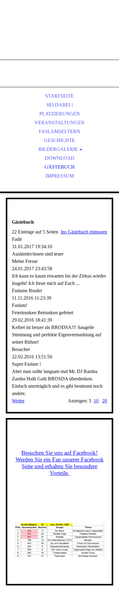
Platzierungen (59, 113)
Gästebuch (60, 167)
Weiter (18, 400)
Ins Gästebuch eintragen (84, 231)
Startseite (59, 96)
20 (104, 400)
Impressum (59, 175)
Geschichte (59, 140)
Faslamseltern (59, 131)
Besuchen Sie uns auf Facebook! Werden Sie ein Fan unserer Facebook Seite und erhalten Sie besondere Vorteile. (60, 463)
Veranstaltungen (59, 122)
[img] (59, 37)
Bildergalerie (58, 149)
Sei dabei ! (59, 104)
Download (59, 158)
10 (96, 400)
